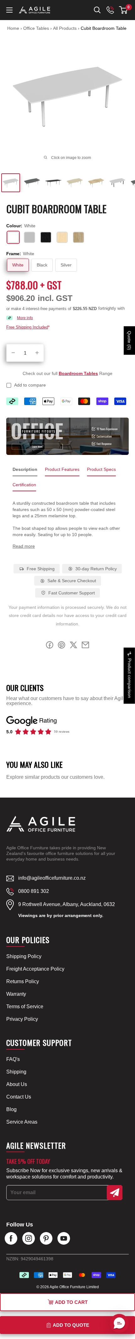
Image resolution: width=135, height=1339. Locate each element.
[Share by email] (85, 646)
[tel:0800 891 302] (110, 10)
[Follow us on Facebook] (11, 1238)
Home (13, 28)
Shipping (16, 1071)
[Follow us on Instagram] (28, 1238)
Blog (11, 1109)
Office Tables (36, 28)
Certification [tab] (24, 484)
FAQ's (13, 1059)
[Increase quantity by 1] (37, 352)
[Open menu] (9, 10)
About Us (16, 1084)
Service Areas (21, 1122)
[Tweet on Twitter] (73, 646)
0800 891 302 (33, 891)
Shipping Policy (23, 956)
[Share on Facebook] (49, 646)
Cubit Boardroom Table (104, 28)
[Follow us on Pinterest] (46, 1238)
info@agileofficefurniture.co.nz (52, 878)
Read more (24, 546)
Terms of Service (24, 1006)
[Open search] (97, 10)
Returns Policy (22, 981)
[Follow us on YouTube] (63, 1238)
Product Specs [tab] (101, 469)
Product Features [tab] (62, 469)
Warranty (16, 994)
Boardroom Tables (78, 373)
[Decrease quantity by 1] (13, 352)
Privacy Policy (22, 1019)
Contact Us (18, 1096)
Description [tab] (25, 469)
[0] (123, 10)
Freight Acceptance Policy (35, 969)
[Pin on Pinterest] (61, 646)
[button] (123, 10)
